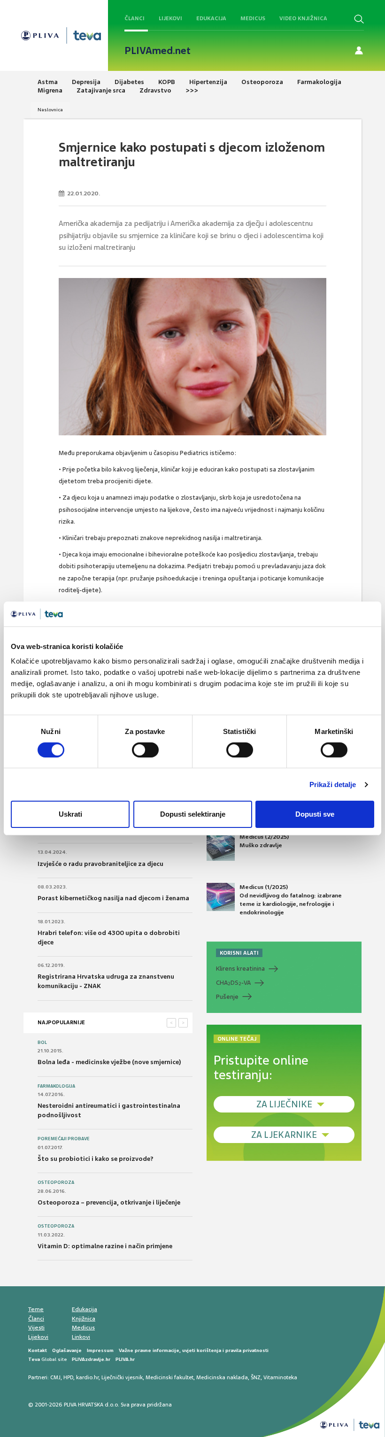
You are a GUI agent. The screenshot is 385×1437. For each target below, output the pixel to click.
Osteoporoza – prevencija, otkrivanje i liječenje (109, 1202)
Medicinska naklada (222, 1377)
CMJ (55, 1377)
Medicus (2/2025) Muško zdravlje (264, 841)
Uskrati (70, 814)
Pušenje (227, 997)
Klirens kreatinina (240, 969)
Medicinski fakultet (169, 1377)
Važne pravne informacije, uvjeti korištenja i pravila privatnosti (194, 1350)
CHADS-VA (233, 983)
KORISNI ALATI (239, 953)
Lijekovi (170, 18)
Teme (36, 1309)
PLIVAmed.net (157, 51)
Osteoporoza (56, 1182)
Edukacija (211, 18)
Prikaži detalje (332, 784)
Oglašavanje (67, 1350)
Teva (34, 1359)
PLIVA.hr (125, 1359)
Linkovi (81, 1337)
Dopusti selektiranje (192, 814)
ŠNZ (256, 1377)
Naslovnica (50, 110)
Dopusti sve (314, 814)
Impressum (100, 1350)
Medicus (252, 18)
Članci (134, 18)
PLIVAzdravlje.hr (91, 1359)
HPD (68, 1377)
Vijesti (36, 1327)
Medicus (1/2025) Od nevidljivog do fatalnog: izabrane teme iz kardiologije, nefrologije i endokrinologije (290, 900)
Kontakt (37, 1350)
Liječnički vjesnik (122, 1377)
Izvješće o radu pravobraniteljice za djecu (100, 864)
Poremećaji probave (64, 1139)
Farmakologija (56, 1086)
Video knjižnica (303, 18)
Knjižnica (83, 1318)
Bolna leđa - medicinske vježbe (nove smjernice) (109, 1062)
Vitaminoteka (280, 1377)
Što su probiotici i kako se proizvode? (96, 1159)
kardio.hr (87, 1377)
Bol (42, 1042)
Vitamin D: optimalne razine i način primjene (105, 1246)
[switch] (145, 749)
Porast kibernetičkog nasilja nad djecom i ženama (113, 898)
